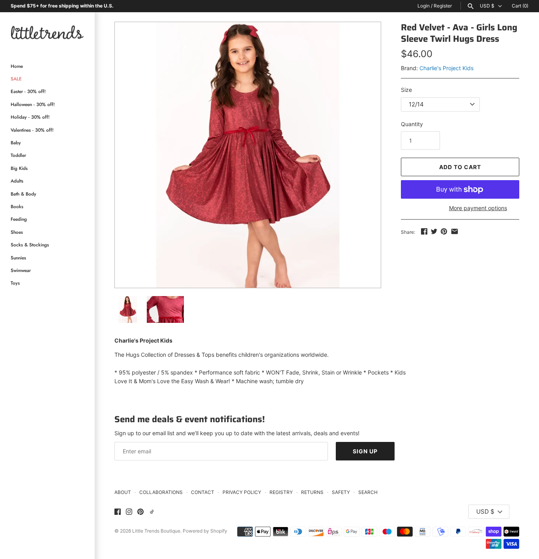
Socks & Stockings (30, 244)
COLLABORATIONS (161, 492)
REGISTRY (281, 492)
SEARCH (368, 492)
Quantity (412, 124)
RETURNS (312, 492)
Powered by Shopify (205, 531)
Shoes (17, 232)
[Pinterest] (140, 512)
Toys (15, 283)
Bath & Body (23, 193)
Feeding (19, 219)
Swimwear (21, 270)
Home (17, 66)
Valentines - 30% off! (32, 130)
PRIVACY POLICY (242, 492)
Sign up (365, 451)
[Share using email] (455, 231)
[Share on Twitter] (434, 231)
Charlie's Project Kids (446, 68)
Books (17, 206)
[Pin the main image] (444, 231)
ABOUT (122, 492)
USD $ (487, 6)
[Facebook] (117, 512)
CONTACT (202, 492)
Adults (17, 180)
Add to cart (460, 167)
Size (406, 89)
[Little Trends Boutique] (47, 32)
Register (443, 6)
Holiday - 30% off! (30, 117)
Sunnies (18, 257)
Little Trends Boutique (156, 531)
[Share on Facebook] (424, 231)
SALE (16, 78)
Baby (16, 142)
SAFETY (341, 492)
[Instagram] (129, 512)
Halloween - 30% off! (33, 104)
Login (423, 6)
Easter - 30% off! (28, 91)
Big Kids (19, 168)
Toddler (18, 155)
